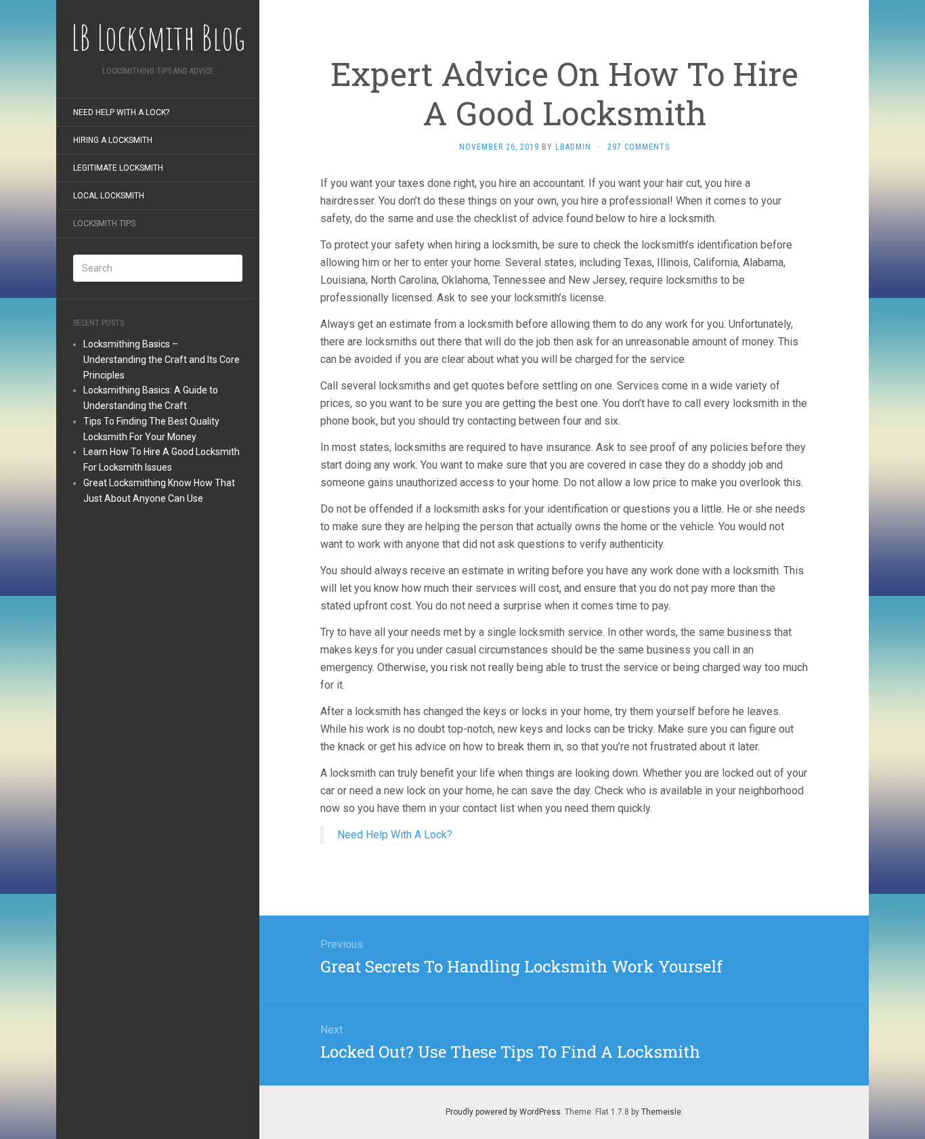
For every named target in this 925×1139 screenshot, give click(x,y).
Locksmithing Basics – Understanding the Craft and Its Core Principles (161, 360)
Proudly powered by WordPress (503, 1112)
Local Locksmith (108, 195)
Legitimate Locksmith (118, 168)
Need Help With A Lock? (121, 112)
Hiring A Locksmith (112, 140)
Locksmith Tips (104, 223)
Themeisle (661, 1112)
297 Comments (638, 147)
